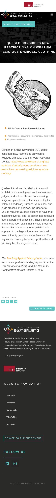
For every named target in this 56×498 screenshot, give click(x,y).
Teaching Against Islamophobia (24, 258)
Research (10, 402)
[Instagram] (15, 463)
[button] (3, 301)
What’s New (11, 417)
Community (11, 410)
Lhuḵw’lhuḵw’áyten (14, 355)
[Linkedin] (7, 463)
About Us (10, 424)
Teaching (10, 395)
